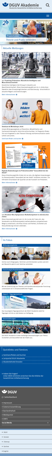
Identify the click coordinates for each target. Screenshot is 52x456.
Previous (3, 32)
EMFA (5, 419)
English (5, 451)
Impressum (7, 403)
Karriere (6, 446)
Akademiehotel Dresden (12, 362)
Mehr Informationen (8, 94)
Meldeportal (8, 415)
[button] (47, 39)
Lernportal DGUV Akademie (14, 358)
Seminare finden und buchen (11, 138)
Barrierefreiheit (9, 411)
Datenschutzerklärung (12, 407)
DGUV (5, 432)
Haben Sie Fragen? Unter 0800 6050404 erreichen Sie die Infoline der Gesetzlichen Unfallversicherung (23, 376)
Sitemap (6, 442)
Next (49, 32)
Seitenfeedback (10, 397)
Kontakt (6, 437)
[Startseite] (22, 5)
